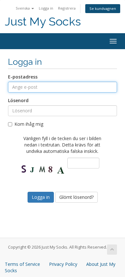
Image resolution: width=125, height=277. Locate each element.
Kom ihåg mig (28, 124)
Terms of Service (22, 264)
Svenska (23, 8)
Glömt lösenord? (76, 197)
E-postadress (23, 77)
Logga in (46, 8)
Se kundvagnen (102, 8)
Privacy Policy (63, 264)
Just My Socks (43, 21)
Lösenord (18, 100)
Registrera (67, 8)
